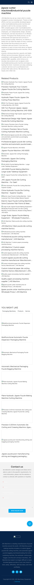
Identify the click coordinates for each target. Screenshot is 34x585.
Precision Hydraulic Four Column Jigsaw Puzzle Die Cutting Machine (15, 88)
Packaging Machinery (9, 311)
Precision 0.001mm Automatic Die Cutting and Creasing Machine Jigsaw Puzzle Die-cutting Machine (17, 426)
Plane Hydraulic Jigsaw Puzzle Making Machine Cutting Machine (17, 397)
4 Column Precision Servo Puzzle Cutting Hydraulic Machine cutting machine (15, 130)
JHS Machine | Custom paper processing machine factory (13, 248)
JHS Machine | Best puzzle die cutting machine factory (16, 227)
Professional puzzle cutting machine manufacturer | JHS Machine (15, 238)
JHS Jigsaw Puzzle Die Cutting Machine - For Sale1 (13, 181)
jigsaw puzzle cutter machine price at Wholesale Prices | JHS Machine (16, 290)
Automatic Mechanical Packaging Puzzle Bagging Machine (15, 367)
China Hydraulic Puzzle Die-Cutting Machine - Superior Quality (15, 191)
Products (20, 311)
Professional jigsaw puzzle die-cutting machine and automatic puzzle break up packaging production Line (16, 143)
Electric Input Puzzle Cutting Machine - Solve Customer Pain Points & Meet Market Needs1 (17, 202)
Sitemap (17, 581)
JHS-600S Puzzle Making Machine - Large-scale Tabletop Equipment (15, 170)
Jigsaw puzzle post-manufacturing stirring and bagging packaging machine (15, 455)
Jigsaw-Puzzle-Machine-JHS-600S (15, 150)
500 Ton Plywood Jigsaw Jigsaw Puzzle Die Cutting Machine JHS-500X (16, 109)
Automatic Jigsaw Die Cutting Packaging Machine (13, 160)
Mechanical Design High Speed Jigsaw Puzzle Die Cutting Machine (16, 120)
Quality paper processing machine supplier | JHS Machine (15, 280)
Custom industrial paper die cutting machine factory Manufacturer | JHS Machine (16, 269)
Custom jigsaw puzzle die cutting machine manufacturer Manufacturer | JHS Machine (16, 259)
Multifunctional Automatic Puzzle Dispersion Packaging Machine (15, 338)
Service (27, 311)
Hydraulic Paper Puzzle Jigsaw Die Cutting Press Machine (15, 98)
